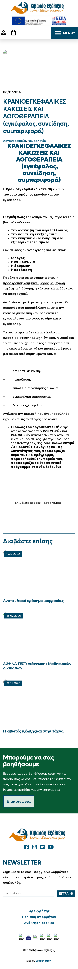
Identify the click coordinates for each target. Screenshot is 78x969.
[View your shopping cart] (15, 33)
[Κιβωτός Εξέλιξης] (39, 8)
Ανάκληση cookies (39, 923)
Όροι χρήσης (39, 911)
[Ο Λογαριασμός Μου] (5, 35)
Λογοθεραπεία (14, 141)
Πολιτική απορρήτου (39, 917)
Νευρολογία (37, 141)
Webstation (44, 960)
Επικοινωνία (19, 801)
